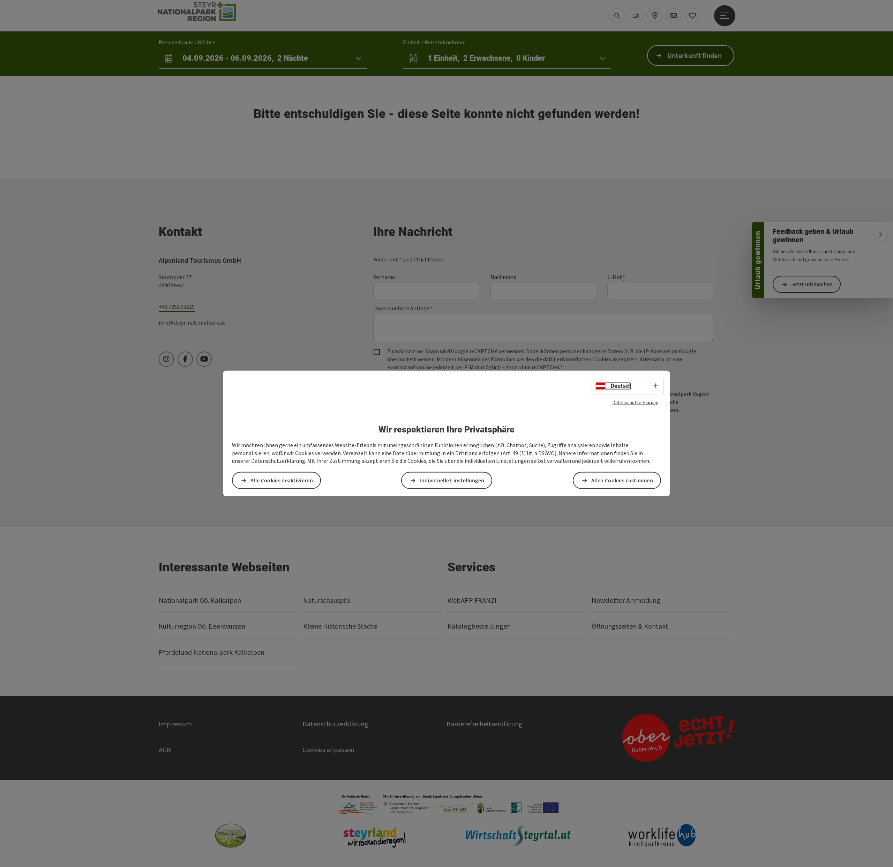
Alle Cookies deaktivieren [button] (281, 480)
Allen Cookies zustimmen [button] (622, 480)
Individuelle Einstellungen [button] (452, 480)
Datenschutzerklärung (636, 402)
